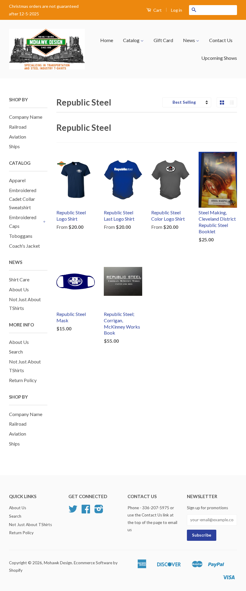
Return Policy (23, 380)
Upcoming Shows (219, 58)
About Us (19, 289)
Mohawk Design (58, 562)
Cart (157, 10)
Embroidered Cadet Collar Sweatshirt (22, 198)
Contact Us (220, 40)
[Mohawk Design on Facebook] (85, 511)
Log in (176, 10)
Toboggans (20, 236)
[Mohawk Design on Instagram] (99, 511)
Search (16, 351)
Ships (14, 146)
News (189, 40)
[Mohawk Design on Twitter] (72, 511)
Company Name (25, 117)
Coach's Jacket (24, 246)
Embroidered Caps (22, 221)
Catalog (131, 40)
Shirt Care (19, 279)
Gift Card (163, 40)
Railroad (17, 127)
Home (106, 40)
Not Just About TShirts (30, 524)
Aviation (17, 136)
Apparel (17, 180)
